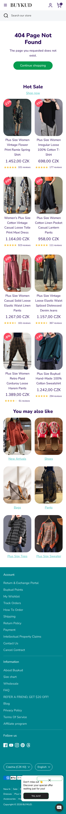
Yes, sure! (36, 796)
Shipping (9, 616)
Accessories (9, 798)
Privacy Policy (12, 710)
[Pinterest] (23, 745)
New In (6, 789)
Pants (49, 507)
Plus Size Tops (17, 556)
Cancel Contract (14, 650)
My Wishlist (11, 596)
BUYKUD (27, 804)
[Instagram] (17, 745)
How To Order (13, 610)
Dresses (7, 794)
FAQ (6, 690)
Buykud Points (13, 590)
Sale (15, 789)
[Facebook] (5, 745)
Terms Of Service (15, 717)
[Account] (50, 4)
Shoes (49, 459)
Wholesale (10, 684)
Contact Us (10, 643)
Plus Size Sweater (48, 556)
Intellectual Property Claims (22, 637)
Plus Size (19, 794)
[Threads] (28, 745)
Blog (6, 704)
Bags (17, 507)
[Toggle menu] (5, 5)
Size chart (10, 677)
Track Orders (12, 603)
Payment (9, 630)
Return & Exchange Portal (21, 583)
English (42, 767)
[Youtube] (11, 745)
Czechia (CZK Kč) (16, 767)
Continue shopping (33, 65)
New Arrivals (17, 459)
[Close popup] (49, 779)
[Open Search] (6, 15)
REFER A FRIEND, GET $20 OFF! (26, 697)
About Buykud (13, 670)
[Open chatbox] (59, 808)
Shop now (33, 93)
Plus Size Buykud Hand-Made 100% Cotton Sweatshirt (49, 379)
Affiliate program (15, 724)
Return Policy (12, 623)
